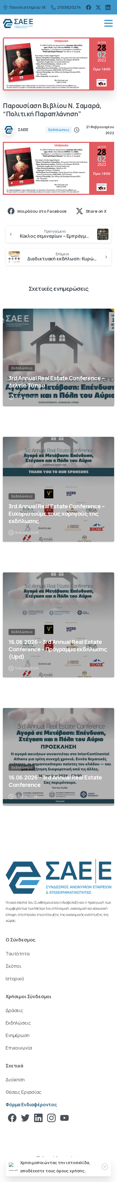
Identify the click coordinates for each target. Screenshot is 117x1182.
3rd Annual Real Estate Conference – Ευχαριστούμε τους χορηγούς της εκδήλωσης (57, 513)
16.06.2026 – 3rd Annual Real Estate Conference (55, 781)
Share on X (96, 211)
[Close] (104, 1166)
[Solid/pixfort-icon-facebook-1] (12, 1117)
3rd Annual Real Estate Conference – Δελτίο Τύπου (57, 381)
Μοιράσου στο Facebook (42, 211)
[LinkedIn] (108, 7)
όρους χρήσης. (71, 1170)
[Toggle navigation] (108, 23)
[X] (98, 7)
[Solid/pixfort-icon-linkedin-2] (38, 1117)
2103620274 (69, 7)
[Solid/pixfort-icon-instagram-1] (51, 1117)
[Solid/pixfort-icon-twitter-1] (25, 1117)
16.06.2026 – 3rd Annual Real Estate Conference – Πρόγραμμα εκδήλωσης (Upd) (58, 649)
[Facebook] (88, 7)
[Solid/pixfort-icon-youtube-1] (64, 1117)
